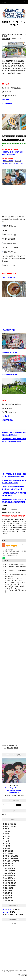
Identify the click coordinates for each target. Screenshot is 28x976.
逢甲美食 (6, 834)
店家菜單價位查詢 (5, 38)
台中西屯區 (14, 858)
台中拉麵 (6, 838)
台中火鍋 (6, 841)
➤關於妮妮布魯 (14, 793)
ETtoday (20, 914)
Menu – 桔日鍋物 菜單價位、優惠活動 (14, 564)
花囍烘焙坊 (9, 61)
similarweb (14, 923)
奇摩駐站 (13, 914)
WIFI (13, 531)
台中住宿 (6, 826)
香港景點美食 (7, 895)
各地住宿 (6, 824)
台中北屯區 (21, 519)
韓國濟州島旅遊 (8, 888)
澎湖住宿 (6, 829)
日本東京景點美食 (9, 873)
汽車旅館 (13, 826)
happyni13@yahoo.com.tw (14, 788)
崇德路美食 (6, 848)
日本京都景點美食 (9, 875)
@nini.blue (14, 509)
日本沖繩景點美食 (9, 880)
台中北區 (15, 519)
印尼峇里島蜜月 (8, 900)
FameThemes (10, 971)
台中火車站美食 (8, 853)
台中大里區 (6, 861)
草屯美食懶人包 (8, 863)
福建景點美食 (7, 893)
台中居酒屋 (6, 846)
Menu (4, 2)
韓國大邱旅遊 (7, 890)
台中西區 (6, 858)
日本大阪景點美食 (9, 878)
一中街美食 (6, 831)
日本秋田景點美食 (9, 871)
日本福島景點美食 (9, 868)
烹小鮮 (7, 71)
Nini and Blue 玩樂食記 (14, 23)
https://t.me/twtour (16, 512)
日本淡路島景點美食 (9, 885)
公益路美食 (6, 836)
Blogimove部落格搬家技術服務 (20, 975)
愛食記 (12, 912)
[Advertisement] (14, 201)
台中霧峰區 (15, 861)
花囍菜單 (16, 748)
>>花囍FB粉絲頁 (7, 104)
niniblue (14, 38)
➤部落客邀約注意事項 (14, 790)
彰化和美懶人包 (8, 866)
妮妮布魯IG (5, 505)
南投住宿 (13, 824)
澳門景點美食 (7, 898)
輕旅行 (5, 914)
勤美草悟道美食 (8, 851)
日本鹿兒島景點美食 (9, 883)
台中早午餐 (6, 843)
